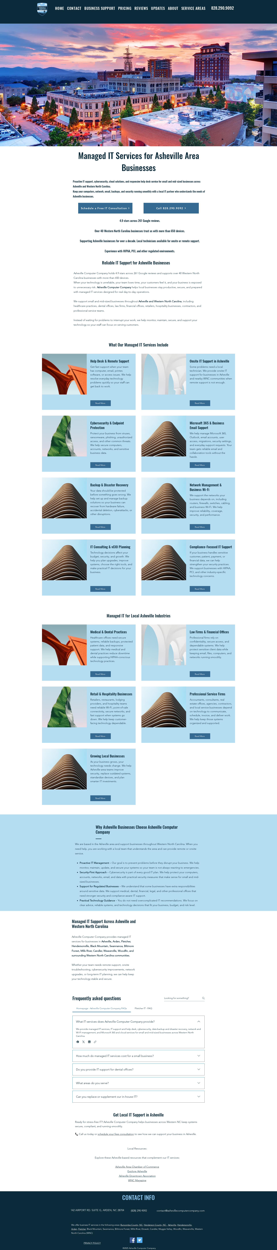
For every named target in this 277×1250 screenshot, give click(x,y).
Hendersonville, (184, 1225)
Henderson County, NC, (155, 1225)
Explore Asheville (137, 1171)
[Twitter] (139, 1240)
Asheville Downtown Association (137, 1176)
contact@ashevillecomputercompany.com (181, 1210)
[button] (101, 8)
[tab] (101, 1008)
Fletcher (82, 1229)
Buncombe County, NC (131, 1225)
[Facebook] (132, 1240)
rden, (75, 1229)
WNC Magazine (137, 1180)
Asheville (172, 1225)
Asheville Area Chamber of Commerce (137, 1166)
